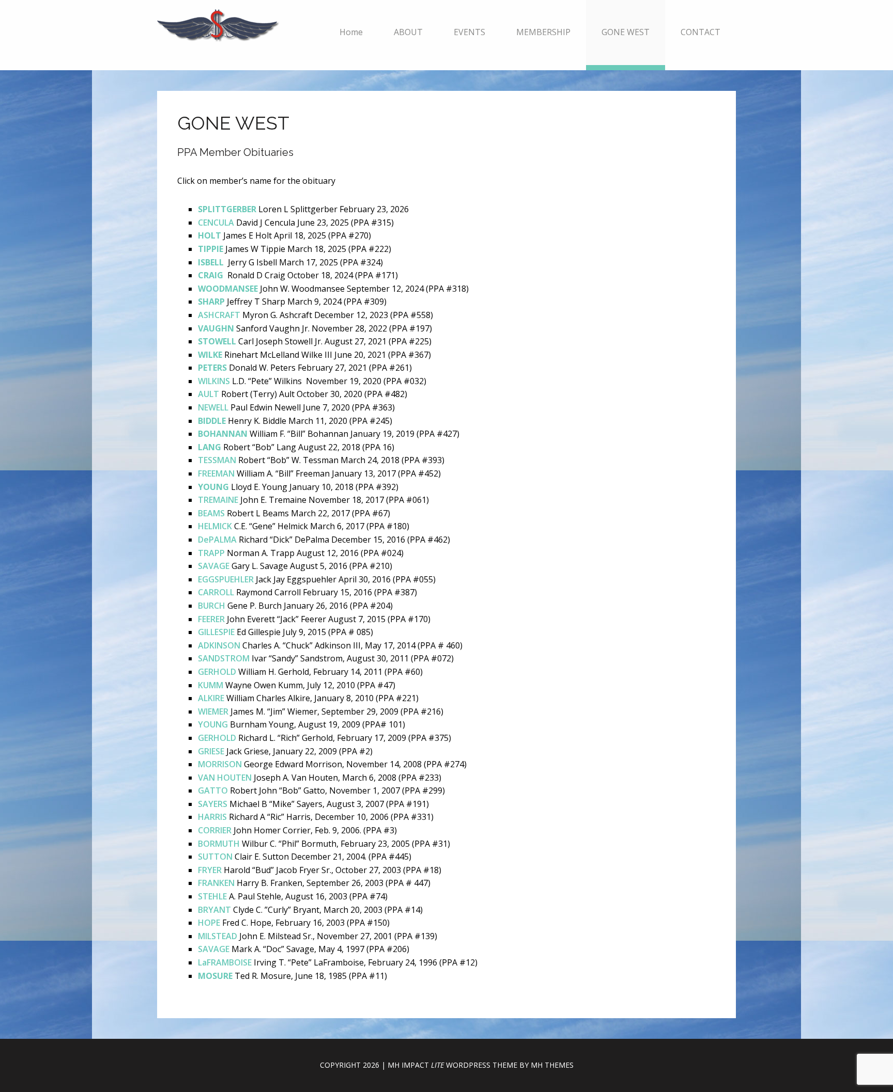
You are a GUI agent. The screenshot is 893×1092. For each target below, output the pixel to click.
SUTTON (215, 856)
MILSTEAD (217, 936)
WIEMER (213, 711)
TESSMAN (217, 460)
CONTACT (700, 32)
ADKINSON (219, 645)
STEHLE (212, 896)
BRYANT (214, 909)
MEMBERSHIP (543, 32)
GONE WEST (626, 32)
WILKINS (214, 381)
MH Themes (552, 1065)
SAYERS (212, 804)
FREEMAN (216, 473)
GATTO (213, 790)
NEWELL (213, 407)
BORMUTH (219, 843)
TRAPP (211, 553)
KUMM (210, 685)
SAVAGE (213, 566)
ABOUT (408, 32)
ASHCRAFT (219, 315)
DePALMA (217, 539)
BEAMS (211, 513)
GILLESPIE (216, 632)
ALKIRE (211, 698)
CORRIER (215, 830)
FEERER (211, 619)
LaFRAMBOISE (225, 962)
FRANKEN (216, 883)
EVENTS (469, 32)
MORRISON (220, 764)
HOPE (209, 922)
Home (351, 32)
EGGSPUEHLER (226, 579)
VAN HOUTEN (225, 777)
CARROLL (216, 592)
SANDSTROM (224, 658)
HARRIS (212, 816)
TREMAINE (218, 499)
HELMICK (215, 526)
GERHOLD (217, 671)
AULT (208, 394)
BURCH (211, 605)
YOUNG (213, 724)
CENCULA (216, 222)
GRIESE (211, 751)
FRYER (210, 870)
